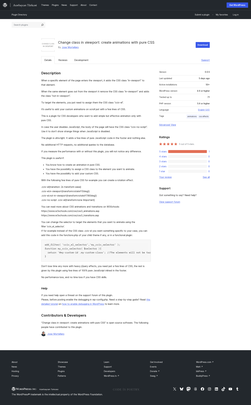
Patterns (62, 376)
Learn (106, 362)
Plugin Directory (19, 14)
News (14, 366)
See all (206, 177)
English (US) (204, 109)
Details (48, 60)
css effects (204, 116)
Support (205, 60)
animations (192, 116)
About (14, 362)
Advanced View (167, 124)
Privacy (15, 376)
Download (203, 45)
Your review (165, 177)
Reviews (62, 60)
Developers (109, 371)
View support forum (169, 201)
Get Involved (156, 362)
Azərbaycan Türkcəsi (48, 389)
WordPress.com (205, 362)
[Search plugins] (42, 25)
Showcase (63, 362)
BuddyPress (203, 376)
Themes (62, 366)
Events (153, 366)
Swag (154, 376)
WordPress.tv (111, 376)
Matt (199, 366)
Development (81, 60)
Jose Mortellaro (70, 47)
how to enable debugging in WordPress (83, 303)
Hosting (15, 371)
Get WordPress (237, 5)
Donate (155, 371)
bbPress (201, 371)
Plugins (61, 371)
